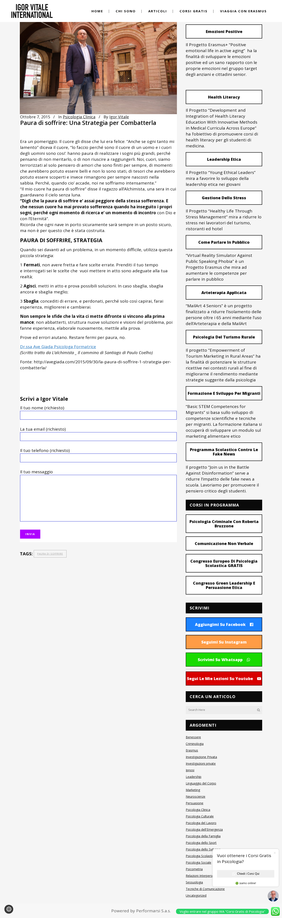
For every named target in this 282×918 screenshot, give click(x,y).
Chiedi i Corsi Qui (248, 873)
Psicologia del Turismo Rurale (224, 337)
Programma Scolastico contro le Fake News (224, 452)
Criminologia (195, 744)
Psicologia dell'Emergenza (204, 829)
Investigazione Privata (201, 757)
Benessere (193, 737)
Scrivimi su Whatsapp (220, 659)
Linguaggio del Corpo (201, 783)
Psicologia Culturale (200, 816)
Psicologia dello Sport (201, 843)
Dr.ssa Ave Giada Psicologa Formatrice (58, 346)
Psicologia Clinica (79, 116)
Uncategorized (196, 895)
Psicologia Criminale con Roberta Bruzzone (224, 523)
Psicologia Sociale (198, 862)
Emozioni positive (224, 31)
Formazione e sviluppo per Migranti (224, 393)
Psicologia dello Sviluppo (203, 849)
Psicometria (194, 869)
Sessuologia (194, 882)
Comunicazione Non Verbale (224, 543)
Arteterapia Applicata (224, 292)
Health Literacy (224, 97)
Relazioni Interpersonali (202, 876)
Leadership (193, 777)
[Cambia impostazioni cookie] (8, 909)
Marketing (193, 790)
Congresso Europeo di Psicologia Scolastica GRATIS (224, 563)
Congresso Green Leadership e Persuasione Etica (224, 585)
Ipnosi (190, 770)
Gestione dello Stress (224, 197)
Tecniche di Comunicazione (205, 889)
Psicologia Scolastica (200, 856)
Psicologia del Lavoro (201, 823)
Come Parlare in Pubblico (224, 242)
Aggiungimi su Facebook (220, 624)
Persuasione (194, 803)
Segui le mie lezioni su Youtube (220, 678)
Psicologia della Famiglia (203, 836)
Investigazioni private (201, 763)
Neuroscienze (195, 796)
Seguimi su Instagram (224, 642)
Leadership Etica (224, 159)
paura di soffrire (50, 553)
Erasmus (192, 750)
